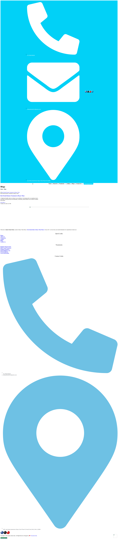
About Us (55, 183)
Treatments (61, 183)
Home (50, 183)
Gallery (68, 183)
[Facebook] (86, 92)
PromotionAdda (34, 535)
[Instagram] (88, 92)
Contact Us (78, 183)
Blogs (73, 183)
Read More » (3, 202)
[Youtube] (90, 92)
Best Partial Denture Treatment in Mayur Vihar (12, 195)
